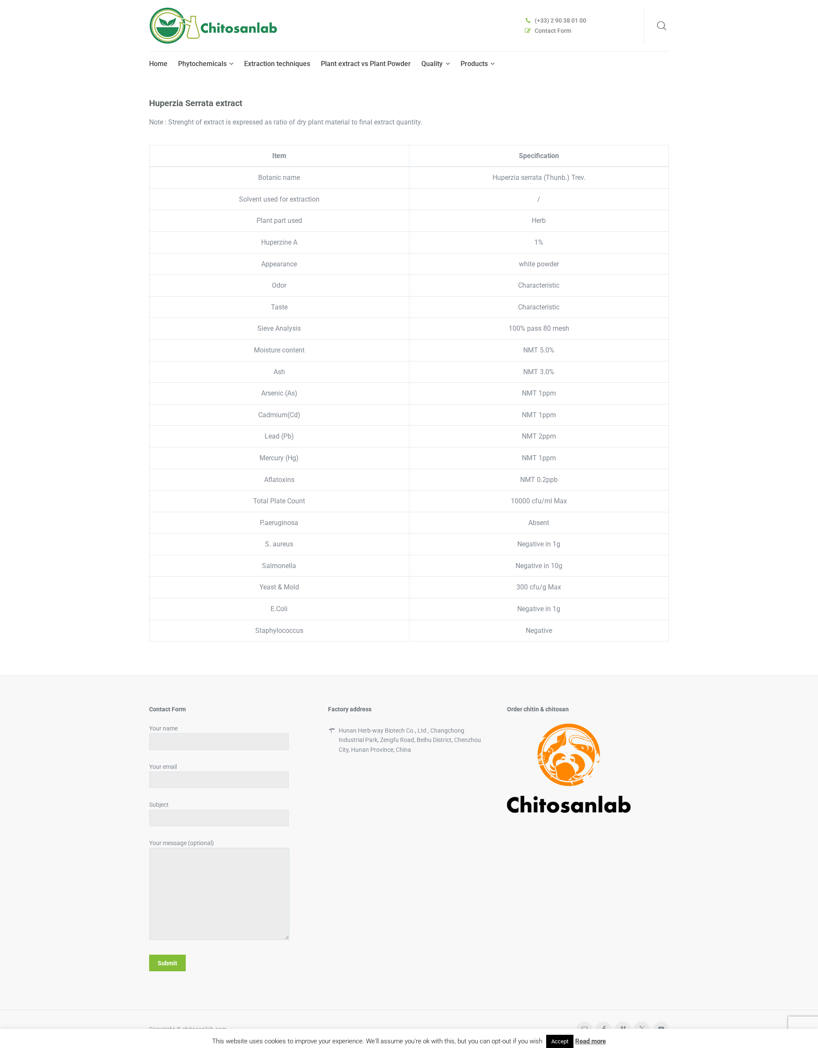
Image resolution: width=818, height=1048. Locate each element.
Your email (163, 766)
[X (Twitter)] (642, 1029)
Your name (163, 728)
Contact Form (553, 30)
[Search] (661, 25)
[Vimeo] (623, 1029)
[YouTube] (661, 1029)
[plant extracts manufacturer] (213, 25)
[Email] (584, 1029)
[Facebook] (603, 1029)
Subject (159, 804)
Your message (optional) (181, 843)
